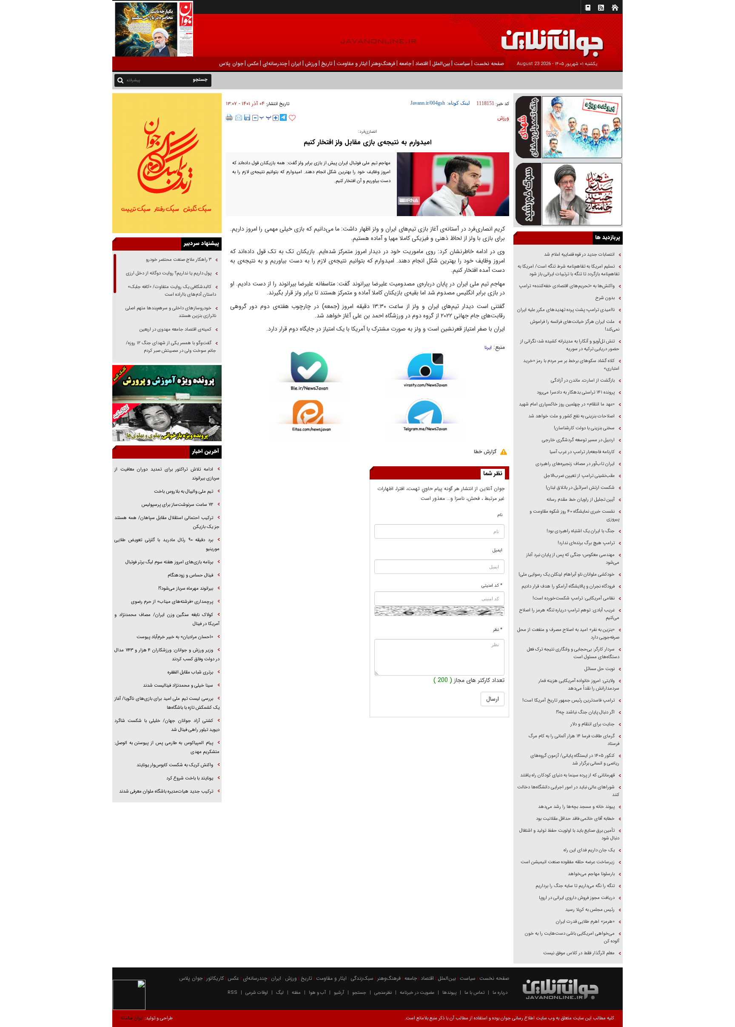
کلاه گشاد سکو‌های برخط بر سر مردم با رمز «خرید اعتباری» (571, 364)
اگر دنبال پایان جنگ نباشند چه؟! (585, 712)
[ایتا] (309, 421)
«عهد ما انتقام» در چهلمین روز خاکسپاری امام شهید (567, 404)
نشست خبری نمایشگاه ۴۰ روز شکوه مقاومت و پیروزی (574, 515)
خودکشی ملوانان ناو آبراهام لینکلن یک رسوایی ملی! (566, 574)
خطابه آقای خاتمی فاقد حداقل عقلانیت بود (575, 818)
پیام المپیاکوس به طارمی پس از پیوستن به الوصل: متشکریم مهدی (166, 747)
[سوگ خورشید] (568, 193)
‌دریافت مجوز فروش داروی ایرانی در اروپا (576, 897)
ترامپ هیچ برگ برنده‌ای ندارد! (586, 543)
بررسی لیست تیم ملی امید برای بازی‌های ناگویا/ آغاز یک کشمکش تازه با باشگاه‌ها (166, 703)
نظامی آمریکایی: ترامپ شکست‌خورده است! (574, 598)
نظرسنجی (383, 992)
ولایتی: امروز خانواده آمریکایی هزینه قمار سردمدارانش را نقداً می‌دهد (578, 684)
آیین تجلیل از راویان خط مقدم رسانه (581, 499)
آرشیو (339, 992)
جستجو (359, 992)
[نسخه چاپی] (229, 117)
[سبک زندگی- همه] (167, 163)
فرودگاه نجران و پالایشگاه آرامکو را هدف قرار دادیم (568, 586)
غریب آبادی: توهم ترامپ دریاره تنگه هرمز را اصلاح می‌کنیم (569, 614)
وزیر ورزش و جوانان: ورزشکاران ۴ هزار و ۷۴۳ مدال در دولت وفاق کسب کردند (166, 655)
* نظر (497, 629)
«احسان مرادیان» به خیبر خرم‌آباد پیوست (175, 637)
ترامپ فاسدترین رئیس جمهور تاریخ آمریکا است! (568, 700)
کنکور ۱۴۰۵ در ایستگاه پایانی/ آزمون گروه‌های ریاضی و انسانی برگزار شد (574, 759)
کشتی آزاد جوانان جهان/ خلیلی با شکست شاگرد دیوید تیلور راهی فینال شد (166, 725)
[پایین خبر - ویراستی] (426, 374)
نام (500, 515)
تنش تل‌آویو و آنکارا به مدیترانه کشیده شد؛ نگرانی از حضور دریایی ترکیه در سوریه (569, 345)
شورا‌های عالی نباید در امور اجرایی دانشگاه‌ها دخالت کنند (568, 791)
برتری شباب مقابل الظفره (190, 672)
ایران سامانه (132, 1018)
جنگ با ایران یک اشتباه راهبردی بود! (581, 531)
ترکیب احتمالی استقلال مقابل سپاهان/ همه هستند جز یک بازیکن (166, 522)
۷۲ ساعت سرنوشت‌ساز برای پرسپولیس (177, 504)
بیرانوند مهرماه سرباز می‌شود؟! (185, 588)
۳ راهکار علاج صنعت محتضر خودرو (178, 259)
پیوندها (449, 992)
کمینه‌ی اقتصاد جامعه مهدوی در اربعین (174, 329)
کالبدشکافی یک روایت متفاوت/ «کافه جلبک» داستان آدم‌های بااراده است (172, 290)
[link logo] (639, 37)
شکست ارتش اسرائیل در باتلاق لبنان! (580, 487)
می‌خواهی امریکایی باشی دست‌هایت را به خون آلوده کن (572, 937)
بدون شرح (605, 298)
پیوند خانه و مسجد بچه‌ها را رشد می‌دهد (576, 806)
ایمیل (497, 550)
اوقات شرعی (256, 992)
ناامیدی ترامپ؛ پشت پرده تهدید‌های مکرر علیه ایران (566, 310)
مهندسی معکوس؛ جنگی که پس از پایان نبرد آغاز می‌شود (572, 558)
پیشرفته (133, 80)
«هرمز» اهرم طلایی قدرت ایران (585, 921)
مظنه (296, 992)
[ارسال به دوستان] (238, 117)
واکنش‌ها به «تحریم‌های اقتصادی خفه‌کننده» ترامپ (567, 286)
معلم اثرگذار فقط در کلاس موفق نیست (579, 953)
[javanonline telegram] (283, 117)
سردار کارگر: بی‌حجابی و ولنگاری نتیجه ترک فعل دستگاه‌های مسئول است (573, 653)
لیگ (280, 992)
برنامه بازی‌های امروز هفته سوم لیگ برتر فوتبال (169, 562)
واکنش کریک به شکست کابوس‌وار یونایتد (175, 765)
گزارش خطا (485, 452)
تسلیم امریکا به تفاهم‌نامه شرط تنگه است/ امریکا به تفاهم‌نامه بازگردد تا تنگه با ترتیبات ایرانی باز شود (568, 270)
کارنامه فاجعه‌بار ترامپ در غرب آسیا (582, 452)
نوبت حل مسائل (599, 669)
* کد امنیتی (491, 585)
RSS (232, 992)
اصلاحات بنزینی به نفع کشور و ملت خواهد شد (571, 416)
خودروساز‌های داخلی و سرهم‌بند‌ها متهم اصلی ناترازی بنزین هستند (170, 312)
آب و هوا (317, 992)
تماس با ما (474, 992)
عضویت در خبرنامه (417, 992)
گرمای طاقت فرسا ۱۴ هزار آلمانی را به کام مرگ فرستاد (573, 740)
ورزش (503, 118)
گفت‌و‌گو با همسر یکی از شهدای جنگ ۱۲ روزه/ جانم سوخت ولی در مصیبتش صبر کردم (171, 346)
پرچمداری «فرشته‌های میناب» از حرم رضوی (172, 601)
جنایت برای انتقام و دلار (592, 724)
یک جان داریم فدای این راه (588, 850)
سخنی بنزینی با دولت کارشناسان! (584, 428)
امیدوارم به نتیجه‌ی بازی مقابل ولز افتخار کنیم (367, 142)
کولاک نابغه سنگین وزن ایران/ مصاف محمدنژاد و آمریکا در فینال (166, 619)
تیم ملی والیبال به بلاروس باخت (183, 491)
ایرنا (488, 347)
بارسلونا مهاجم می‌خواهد (591, 874)
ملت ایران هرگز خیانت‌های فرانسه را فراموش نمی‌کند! (574, 325)
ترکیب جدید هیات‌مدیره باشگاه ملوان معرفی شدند (166, 791)
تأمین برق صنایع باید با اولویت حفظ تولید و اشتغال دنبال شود (569, 834)
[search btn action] (120, 80)
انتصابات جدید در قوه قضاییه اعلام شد (579, 254)
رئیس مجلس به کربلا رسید (590, 909)
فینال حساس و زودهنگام (189, 575)
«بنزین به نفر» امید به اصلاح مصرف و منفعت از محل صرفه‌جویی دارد (568, 633)
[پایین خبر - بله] (309, 376)
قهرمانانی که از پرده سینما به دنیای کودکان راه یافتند (567, 775)
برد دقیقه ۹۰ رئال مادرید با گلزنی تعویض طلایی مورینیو (166, 544)
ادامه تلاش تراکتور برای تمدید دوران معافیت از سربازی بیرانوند (166, 474)
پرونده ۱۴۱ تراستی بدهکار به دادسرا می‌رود (576, 392)
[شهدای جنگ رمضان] (568, 126)
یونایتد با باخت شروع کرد (189, 778)
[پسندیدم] (292, 118)
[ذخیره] (247, 117)
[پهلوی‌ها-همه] (167, 422)
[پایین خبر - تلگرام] (426, 419)
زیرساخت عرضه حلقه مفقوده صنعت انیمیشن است (568, 862)
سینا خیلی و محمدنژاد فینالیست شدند (178, 685)
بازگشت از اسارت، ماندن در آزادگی (582, 380)
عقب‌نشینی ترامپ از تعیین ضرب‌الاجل (579, 475)
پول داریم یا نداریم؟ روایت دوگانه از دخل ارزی (168, 273)
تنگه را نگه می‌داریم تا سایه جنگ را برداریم (575, 886)
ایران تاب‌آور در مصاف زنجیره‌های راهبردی (575, 464)
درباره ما (500, 992)
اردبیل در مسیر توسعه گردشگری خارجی (578, 440)
